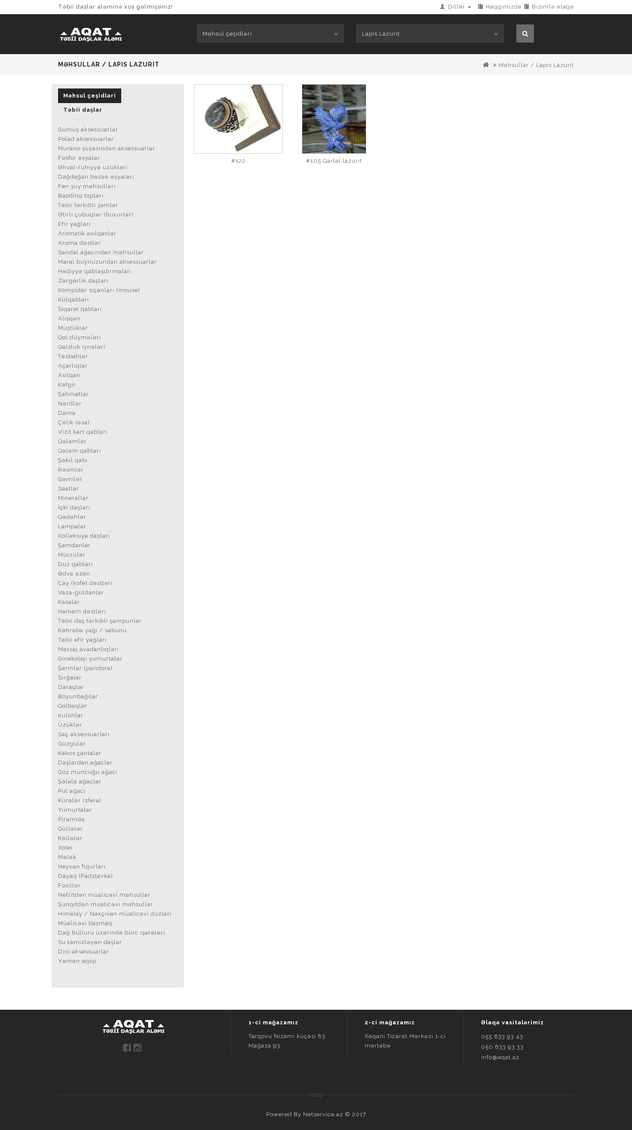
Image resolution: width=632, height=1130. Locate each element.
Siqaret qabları (80, 309)
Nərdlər (70, 403)
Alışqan (69, 318)
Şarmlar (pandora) (85, 668)
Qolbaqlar (72, 706)
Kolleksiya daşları (84, 536)
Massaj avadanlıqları (88, 649)
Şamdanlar (74, 545)
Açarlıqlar (73, 365)
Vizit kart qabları (82, 432)
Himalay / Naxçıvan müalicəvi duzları (115, 914)
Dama (67, 413)
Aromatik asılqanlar (87, 233)
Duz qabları (75, 564)
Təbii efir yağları (82, 640)
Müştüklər (73, 328)
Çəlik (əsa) (74, 422)
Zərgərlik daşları (83, 280)
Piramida (71, 819)
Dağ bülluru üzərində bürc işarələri (111, 932)
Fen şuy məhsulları (87, 186)
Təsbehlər (73, 356)
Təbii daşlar (82, 110)
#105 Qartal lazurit (334, 161)
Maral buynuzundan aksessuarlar (107, 262)
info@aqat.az (500, 1057)
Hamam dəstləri (82, 611)
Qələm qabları (79, 451)
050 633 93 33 (502, 1047)
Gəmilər (70, 479)
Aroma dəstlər (79, 243)
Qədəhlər (72, 517)
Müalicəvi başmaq (85, 923)
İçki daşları (74, 507)
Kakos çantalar (79, 753)
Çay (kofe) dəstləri (85, 583)
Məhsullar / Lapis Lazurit (536, 65)
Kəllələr (70, 838)
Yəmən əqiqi (77, 961)
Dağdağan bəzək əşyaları (96, 177)
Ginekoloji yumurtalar (90, 658)
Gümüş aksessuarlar (88, 129)
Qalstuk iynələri (81, 347)
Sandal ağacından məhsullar (101, 252)
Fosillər (69, 885)
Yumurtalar (75, 810)
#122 (238, 161)
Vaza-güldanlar (81, 592)
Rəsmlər (71, 469)
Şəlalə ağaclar (79, 781)
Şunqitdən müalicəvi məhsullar (105, 904)
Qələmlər (72, 441)
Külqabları (73, 299)
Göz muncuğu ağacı (87, 772)
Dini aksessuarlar (83, 951)
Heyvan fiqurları (82, 866)
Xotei (65, 847)
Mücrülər (72, 554)
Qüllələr (70, 828)
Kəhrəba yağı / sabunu (92, 630)
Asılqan (69, 375)
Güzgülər (72, 743)
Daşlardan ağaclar (85, 762)
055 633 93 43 (502, 1036)
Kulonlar (70, 715)
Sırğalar (70, 677)
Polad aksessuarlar (86, 139)
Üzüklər (70, 725)
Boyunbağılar (78, 696)
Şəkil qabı (73, 460)
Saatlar (68, 488)
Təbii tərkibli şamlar (88, 205)
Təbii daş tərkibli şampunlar (100, 621)
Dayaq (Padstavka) (85, 876)
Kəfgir (67, 384)
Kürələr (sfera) (79, 800)
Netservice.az (323, 1114)
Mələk (67, 857)
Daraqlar (71, 687)
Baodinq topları (81, 195)
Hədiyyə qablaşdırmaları (95, 271)
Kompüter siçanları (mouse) (99, 290)
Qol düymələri (79, 337)
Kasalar (69, 602)
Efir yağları (74, 224)
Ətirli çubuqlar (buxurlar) (96, 214)
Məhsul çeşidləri (89, 95)
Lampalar (72, 526)
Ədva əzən (74, 573)
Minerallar (73, 498)
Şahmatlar (73, 394)
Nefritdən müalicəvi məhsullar (104, 895)
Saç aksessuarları (84, 734)
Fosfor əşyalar (79, 158)
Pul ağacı (72, 791)
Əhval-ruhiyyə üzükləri (93, 167)
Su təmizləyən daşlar (90, 942)
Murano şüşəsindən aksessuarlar (106, 148)
